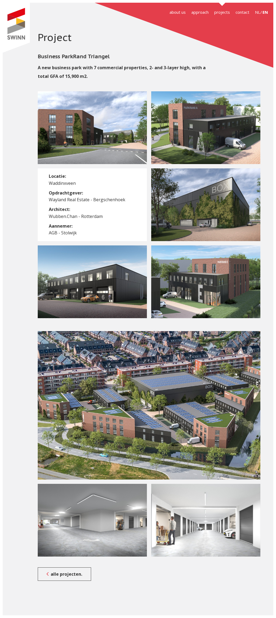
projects (222, 12)
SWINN (16, 28)
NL (257, 12)
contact (242, 12)
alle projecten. (66, 574)
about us (178, 12)
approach (200, 12)
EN (265, 12)
